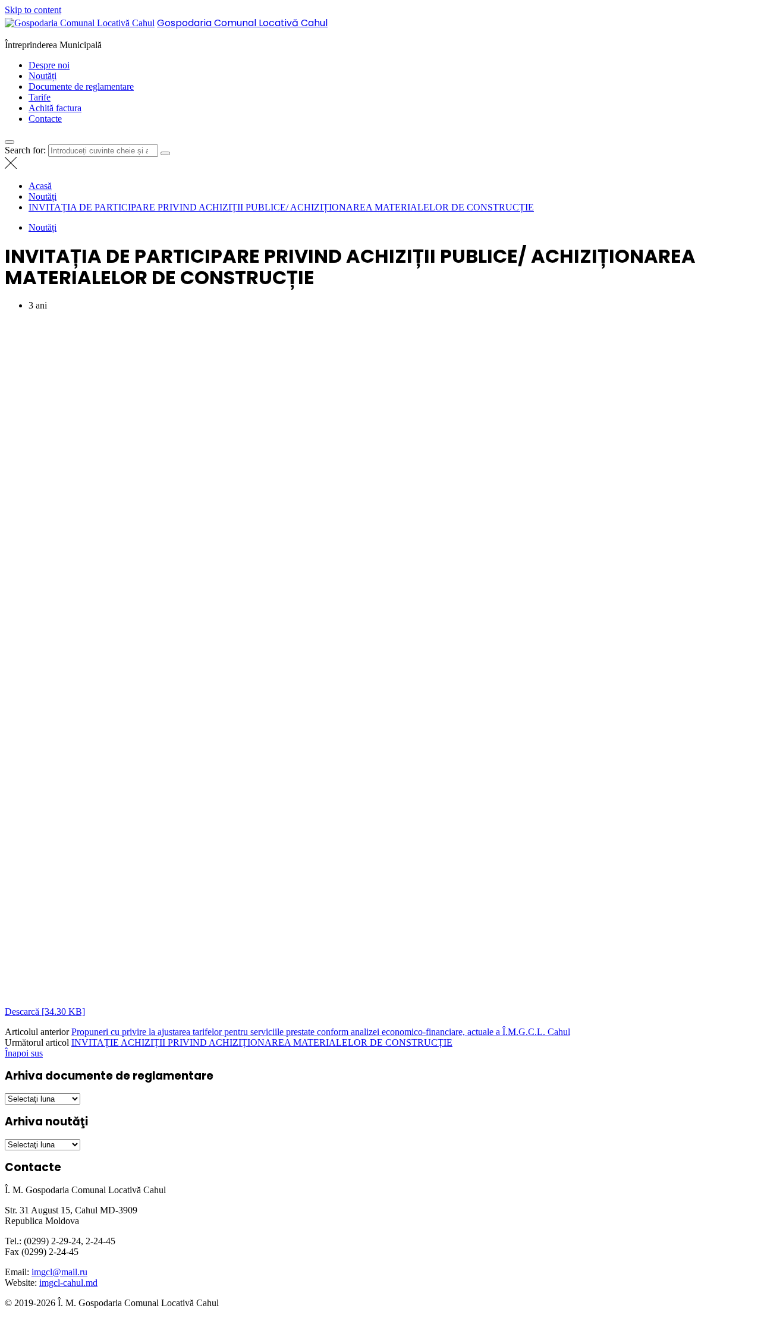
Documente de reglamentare (81, 86)
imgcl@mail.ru (59, 1272)
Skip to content (33, 10)
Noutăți (42, 76)
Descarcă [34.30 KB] (45, 1011)
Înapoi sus (24, 1053)
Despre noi (49, 65)
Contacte (45, 119)
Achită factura (55, 108)
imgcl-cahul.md (68, 1283)
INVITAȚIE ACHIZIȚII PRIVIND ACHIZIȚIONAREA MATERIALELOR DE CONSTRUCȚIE (261, 1042)
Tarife (40, 97)
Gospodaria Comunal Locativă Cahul (242, 23)
